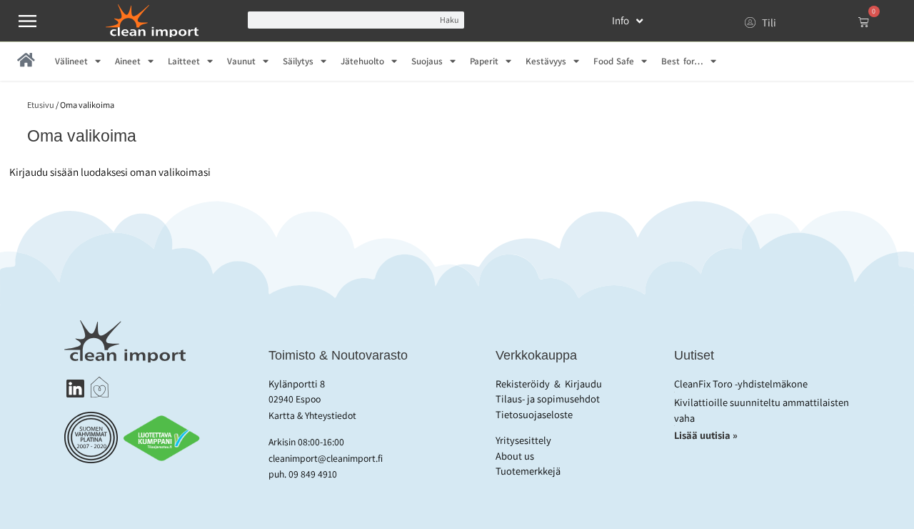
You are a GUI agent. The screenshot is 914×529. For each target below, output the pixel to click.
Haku (449, 19)
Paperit (484, 61)
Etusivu (40, 105)
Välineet (71, 61)
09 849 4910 (312, 474)
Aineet (128, 61)
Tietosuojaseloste (534, 414)
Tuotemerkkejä (528, 471)
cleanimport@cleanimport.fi (325, 458)
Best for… (682, 61)
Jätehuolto (362, 61)
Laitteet (184, 61)
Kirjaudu (583, 383)
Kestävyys (546, 61)
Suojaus (427, 61)
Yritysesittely (523, 440)
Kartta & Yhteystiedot (312, 415)
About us (515, 456)
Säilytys (298, 61)
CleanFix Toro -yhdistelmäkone (741, 383)
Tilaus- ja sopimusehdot (548, 398)
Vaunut (241, 61)
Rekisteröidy (523, 383)
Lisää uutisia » (707, 435)
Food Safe (613, 61)
